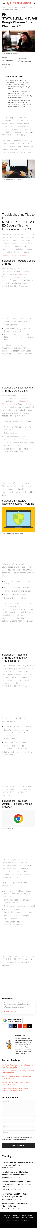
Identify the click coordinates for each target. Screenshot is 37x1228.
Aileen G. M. (5, 1167)
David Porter (9, 60)
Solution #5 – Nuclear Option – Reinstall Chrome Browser (20, 106)
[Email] (29, 1026)
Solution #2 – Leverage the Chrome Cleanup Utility (19, 92)
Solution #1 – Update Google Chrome (19, 88)
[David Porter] (3, 60)
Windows (22, 998)
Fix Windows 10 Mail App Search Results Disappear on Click (16, 1083)
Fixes (8, 8)
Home (4, 8)
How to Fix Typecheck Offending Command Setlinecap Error (18, 1072)
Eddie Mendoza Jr (7, 1199)
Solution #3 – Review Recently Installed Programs (20, 97)
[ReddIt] (25, 1026)
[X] (15, 1026)
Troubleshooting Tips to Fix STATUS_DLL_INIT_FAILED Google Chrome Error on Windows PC (17, 82)
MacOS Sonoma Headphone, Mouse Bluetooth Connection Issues (15, 1089)
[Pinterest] (20, 1026)
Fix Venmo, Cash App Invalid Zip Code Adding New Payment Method (18, 1066)
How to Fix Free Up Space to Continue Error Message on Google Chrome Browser (18, 1184)
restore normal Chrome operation (15, 255)
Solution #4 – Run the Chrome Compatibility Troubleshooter (20, 101)
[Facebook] (11, 1026)
